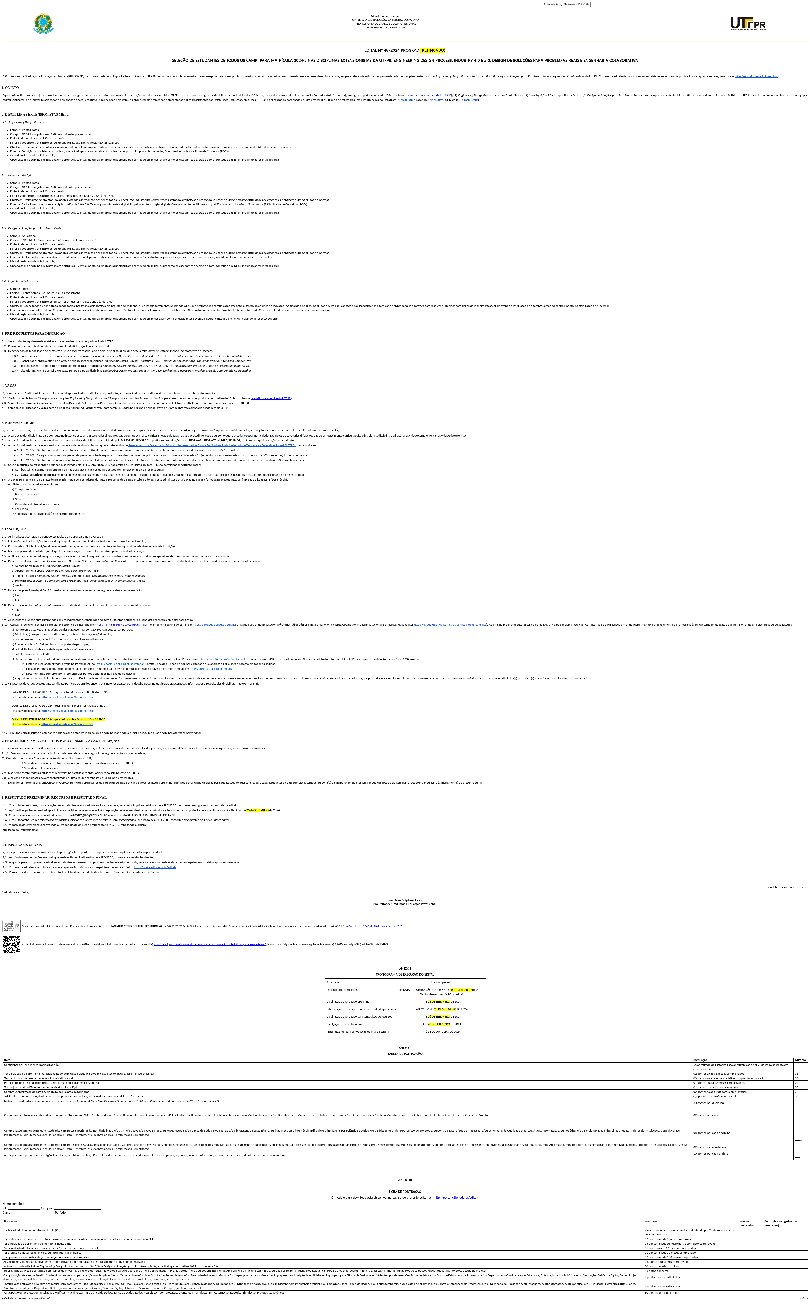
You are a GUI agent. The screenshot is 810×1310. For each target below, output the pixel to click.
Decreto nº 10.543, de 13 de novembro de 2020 (375, 926)
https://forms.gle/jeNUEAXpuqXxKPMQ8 (121, 625)
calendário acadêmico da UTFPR (429, 95)
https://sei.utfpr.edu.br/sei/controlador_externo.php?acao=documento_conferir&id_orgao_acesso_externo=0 (210, 944)
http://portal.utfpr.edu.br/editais (456, 1197)
